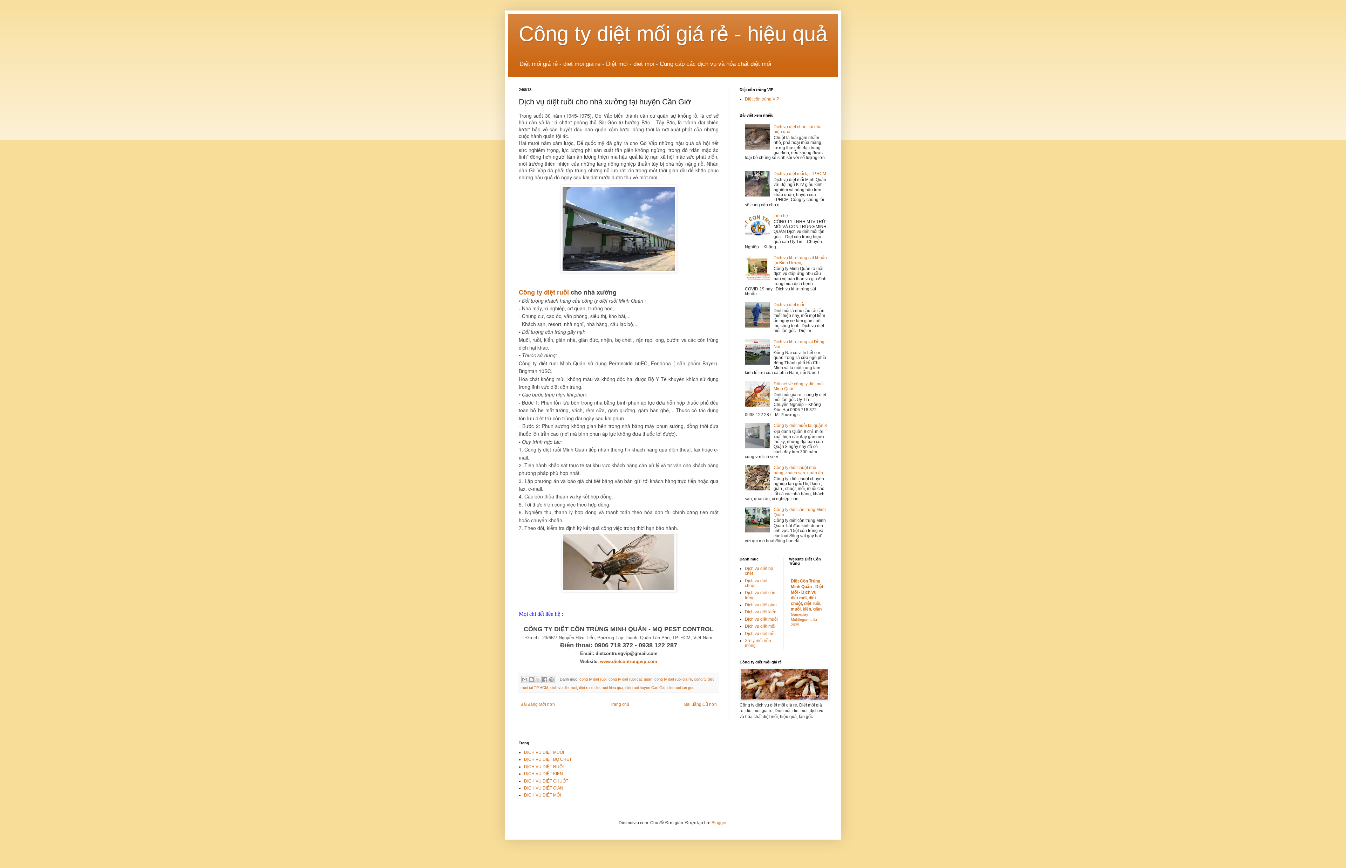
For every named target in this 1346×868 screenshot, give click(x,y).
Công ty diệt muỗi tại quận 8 (800, 425)
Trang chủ (619, 704)
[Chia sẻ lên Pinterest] (551, 679)
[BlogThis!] (531, 679)
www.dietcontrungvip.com (628, 661)
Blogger (719, 822)
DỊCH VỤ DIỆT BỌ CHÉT (548, 759)
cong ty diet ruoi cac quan (630, 679)
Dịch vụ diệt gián (761, 604)
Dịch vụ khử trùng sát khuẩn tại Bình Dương (800, 260)
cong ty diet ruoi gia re (673, 679)
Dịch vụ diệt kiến (760, 611)
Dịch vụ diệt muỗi (761, 619)
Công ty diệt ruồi (544, 292)
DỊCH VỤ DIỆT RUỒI (544, 766)
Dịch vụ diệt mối (789, 304)
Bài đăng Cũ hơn (700, 704)
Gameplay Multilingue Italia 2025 (804, 619)
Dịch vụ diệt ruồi (760, 633)
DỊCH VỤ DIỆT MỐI (542, 795)
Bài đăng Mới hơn (538, 704)
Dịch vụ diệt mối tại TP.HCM (800, 173)
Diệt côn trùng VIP (762, 99)
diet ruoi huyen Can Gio (645, 688)
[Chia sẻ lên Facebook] (544, 679)
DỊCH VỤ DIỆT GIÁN (543, 788)
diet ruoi (585, 688)
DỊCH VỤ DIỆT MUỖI (544, 752)
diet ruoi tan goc (680, 688)
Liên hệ (781, 215)
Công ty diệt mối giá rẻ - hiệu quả (673, 34)
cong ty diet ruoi (592, 679)
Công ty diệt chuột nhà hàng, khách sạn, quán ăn (798, 470)
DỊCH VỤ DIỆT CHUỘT (546, 781)
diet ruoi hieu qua (608, 688)
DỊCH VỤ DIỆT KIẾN (543, 773)
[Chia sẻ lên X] (538, 679)
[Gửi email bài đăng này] (524, 679)
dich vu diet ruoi (563, 688)
